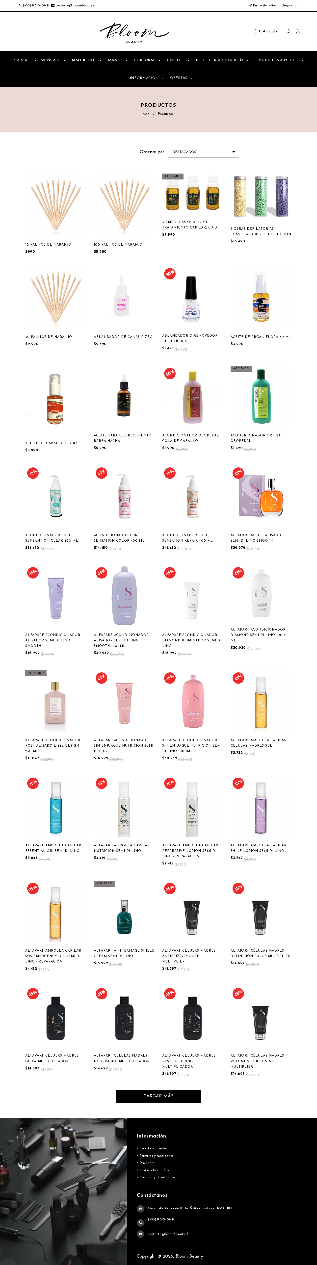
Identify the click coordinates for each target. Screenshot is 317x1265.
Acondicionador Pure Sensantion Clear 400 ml (51, 538)
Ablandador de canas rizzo (123, 337)
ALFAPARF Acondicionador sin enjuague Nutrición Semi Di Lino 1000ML (192, 746)
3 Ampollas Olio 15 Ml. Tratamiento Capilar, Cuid (189, 225)
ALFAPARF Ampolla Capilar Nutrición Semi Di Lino (122, 848)
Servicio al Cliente (153, 1148)
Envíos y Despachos (154, 1170)
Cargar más (158, 1096)
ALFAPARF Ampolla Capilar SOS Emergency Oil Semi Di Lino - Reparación (53, 956)
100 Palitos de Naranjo (118, 244)
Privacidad (148, 1163)
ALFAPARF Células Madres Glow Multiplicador (52, 1058)
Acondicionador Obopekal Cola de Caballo (190, 438)
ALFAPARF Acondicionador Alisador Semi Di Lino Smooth (52, 640)
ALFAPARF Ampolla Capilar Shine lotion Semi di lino (259, 848)
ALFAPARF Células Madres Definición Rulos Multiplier (261, 953)
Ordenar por (152, 152)
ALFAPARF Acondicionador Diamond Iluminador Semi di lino (191, 640)
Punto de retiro (264, 5)
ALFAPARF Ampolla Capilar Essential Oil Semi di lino (53, 848)
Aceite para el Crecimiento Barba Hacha (123, 438)
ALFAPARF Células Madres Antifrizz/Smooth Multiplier (189, 956)
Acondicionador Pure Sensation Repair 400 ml (187, 538)
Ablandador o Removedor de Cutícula (190, 338)
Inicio (145, 114)
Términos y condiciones (157, 1156)
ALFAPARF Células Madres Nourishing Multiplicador (122, 1058)
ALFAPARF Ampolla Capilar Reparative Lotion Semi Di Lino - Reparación (190, 851)
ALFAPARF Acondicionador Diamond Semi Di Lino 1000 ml (258, 635)
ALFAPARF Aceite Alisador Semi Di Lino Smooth (257, 538)
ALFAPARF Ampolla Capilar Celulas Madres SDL (259, 743)
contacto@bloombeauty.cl (75, 5)
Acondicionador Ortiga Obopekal (256, 438)
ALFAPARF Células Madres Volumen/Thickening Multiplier (257, 1061)
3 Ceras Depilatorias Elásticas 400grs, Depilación (261, 231)
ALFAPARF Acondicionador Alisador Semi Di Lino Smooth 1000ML (121, 640)
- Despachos (288, 5)
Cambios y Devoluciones (158, 1177)
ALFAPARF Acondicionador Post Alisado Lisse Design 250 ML (52, 746)
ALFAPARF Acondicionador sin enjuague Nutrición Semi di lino (123, 746)
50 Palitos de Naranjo (48, 337)
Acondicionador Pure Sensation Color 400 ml (119, 538)
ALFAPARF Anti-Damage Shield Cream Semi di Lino (124, 953)
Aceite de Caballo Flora (51, 443)
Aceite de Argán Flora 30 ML (261, 337)
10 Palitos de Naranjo (48, 244)
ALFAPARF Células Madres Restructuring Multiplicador (189, 1061)
